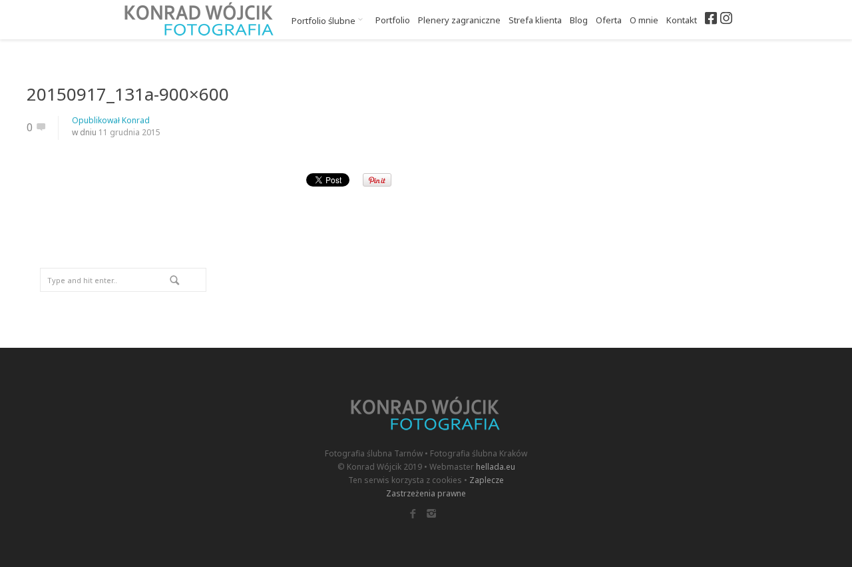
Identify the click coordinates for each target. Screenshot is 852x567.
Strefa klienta (535, 20)
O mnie (644, 20)
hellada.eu (495, 466)
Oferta (609, 20)
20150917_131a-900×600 (128, 94)
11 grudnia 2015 (129, 132)
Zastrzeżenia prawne (426, 493)
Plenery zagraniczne (459, 20)
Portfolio (392, 20)
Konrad (136, 120)
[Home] (199, 19)
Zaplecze (486, 480)
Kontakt (681, 20)
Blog (579, 20)
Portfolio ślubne (324, 21)
